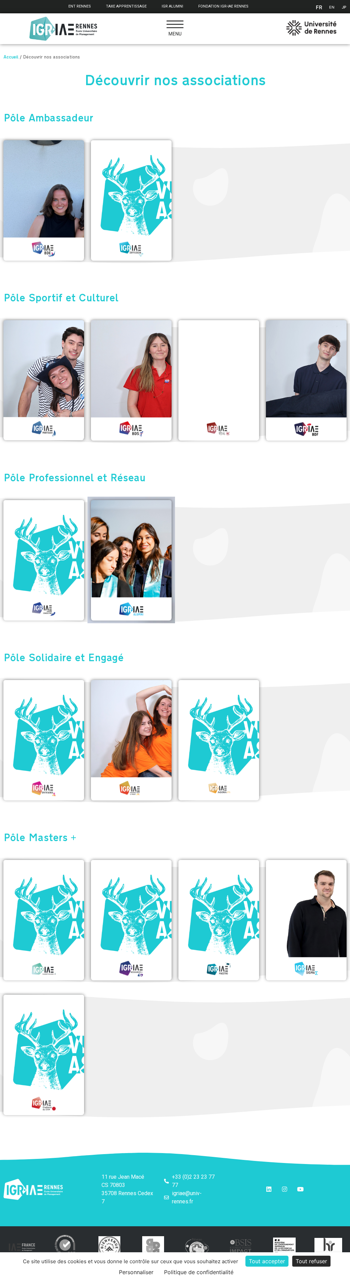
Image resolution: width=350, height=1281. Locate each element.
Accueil (10, 57)
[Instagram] (285, 1189)
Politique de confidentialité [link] (198, 1272)
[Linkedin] (269, 1189)
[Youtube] (300, 1189)
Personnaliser (136, 1272)
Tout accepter (267, 1261)
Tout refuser (311, 1261)
